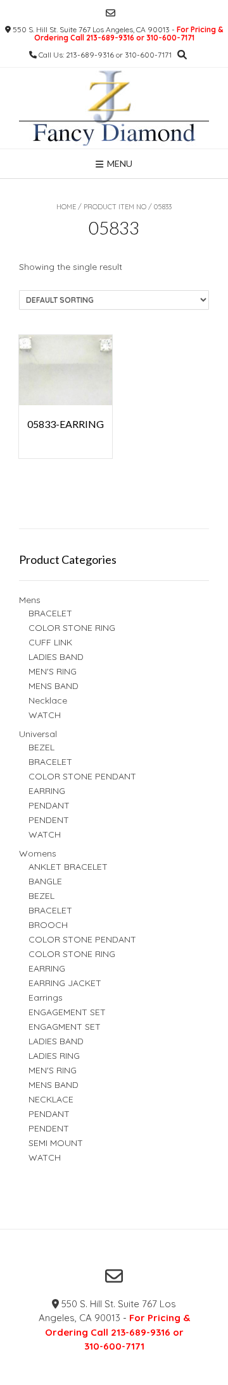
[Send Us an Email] (110, 12)
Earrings (45, 997)
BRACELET (50, 613)
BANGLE (45, 881)
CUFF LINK (50, 642)
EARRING (46, 790)
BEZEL (41, 747)
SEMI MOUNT (55, 1143)
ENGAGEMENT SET (67, 1012)
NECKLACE (50, 1099)
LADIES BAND (56, 656)
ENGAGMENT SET (64, 1026)
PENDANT (49, 805)
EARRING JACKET (64, 983)
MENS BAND (53, 686)
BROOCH (48, 924)
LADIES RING (54, 1055)
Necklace (47, 700)
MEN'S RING (52, 671)
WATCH (44, 715)
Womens (37, 853)
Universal (38, 734)
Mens (30, 600)
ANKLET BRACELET (68, 866)
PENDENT (48, 820)
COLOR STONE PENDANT (82, 776)
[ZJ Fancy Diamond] (114, 108)
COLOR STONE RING (71, 627)
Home (66, 206)
